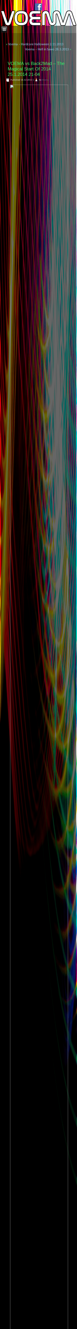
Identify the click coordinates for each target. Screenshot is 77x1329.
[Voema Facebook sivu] (38, 7)
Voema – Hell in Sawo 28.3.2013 (47, 49)
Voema (45, 80)
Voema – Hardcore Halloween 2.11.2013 (35, 44)
